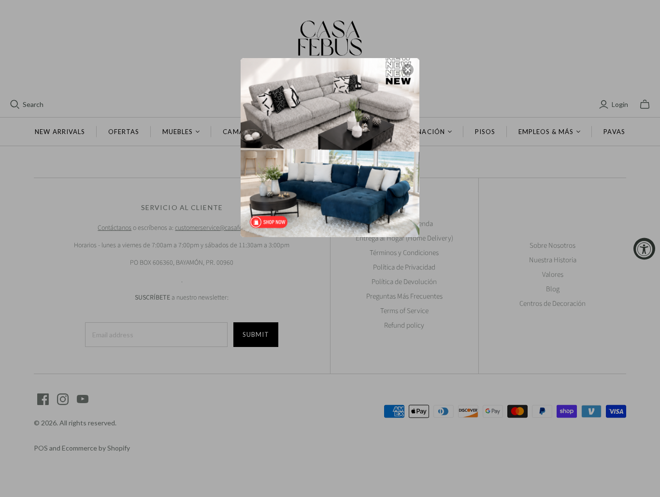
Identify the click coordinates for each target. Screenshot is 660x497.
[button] (408, 69)
